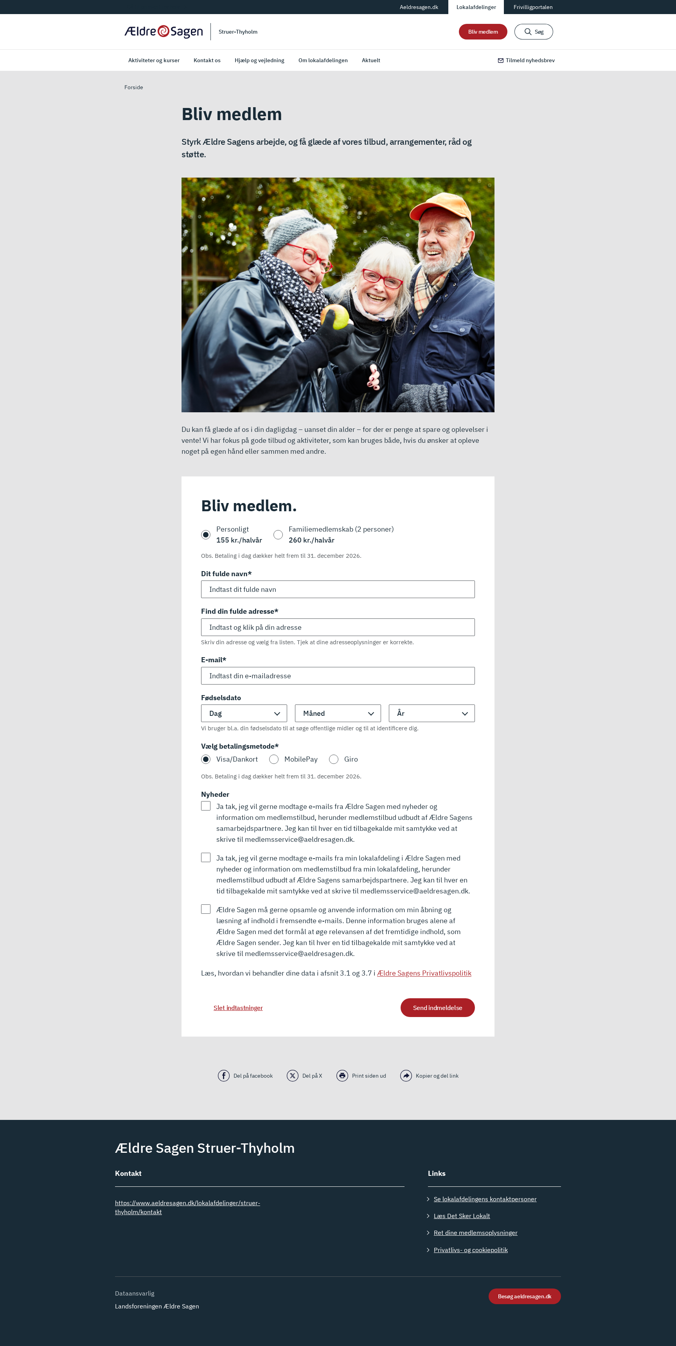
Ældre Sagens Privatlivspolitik (424, 973)
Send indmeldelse (437, 1008)
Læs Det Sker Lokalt (462, 1216)
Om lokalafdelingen (323, 60)
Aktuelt (371, 60)
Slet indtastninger (238, 1008)
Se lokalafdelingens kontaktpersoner (485, 1199)
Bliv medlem (483, 31)
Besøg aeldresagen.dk (525, 1296)
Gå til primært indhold (154, 6)
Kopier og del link (437, 1075)
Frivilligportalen (533, 7)
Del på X (312, 1075)
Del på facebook (253, 1075)
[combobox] (338, 627)
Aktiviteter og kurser (154, 60)
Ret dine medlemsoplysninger (476, 1232)
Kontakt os (207, 60)
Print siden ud (369, 1075)
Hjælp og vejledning (259, 60)
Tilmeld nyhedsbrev (530, 60)
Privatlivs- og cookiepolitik (471, 1250)
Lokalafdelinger (476, 7)
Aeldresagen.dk (419, 7)
